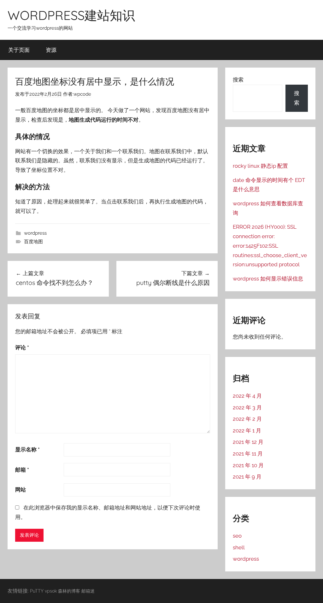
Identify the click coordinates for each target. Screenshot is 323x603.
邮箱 (22, 470)
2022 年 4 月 (247, 396)
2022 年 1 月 (247, 430)
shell (239, 547)
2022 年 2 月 (247, 419)
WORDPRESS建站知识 (71, 15)
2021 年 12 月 (248, 442)
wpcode (82, 94)
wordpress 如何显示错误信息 (268, 278)
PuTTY (37, 591)
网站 (20, 489)
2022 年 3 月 (247, 407)
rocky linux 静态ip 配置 (260, 166)
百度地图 (33, 241)
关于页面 (19, 49)
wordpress (35, 233)
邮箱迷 (88, 591)
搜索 (238, 79)
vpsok (51, 591)
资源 (51, 49)
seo (237, 536)
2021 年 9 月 (247, 476)
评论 (22, 347)
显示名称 (27, 449)
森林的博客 (69, 591)
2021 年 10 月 (248, 465)
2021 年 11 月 (248, 453)
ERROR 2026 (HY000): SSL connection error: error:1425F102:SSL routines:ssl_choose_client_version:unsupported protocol (270, 246)
